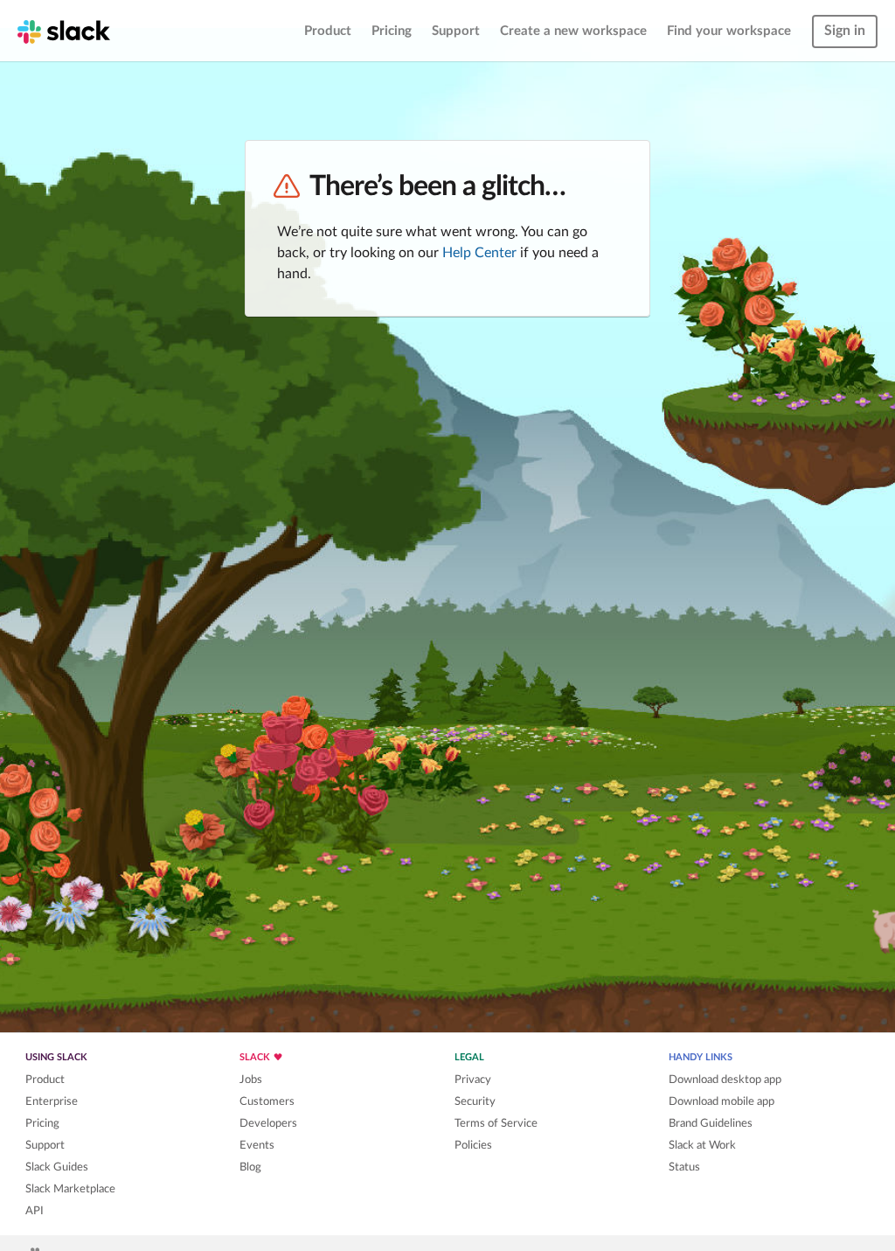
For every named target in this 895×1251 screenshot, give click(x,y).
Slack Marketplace (70, 1189)
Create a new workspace (573, 31)
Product (327, 31)
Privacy (472, 1079)
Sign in (844, 31)
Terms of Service (496, 1123)
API (34, 1211)
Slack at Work (702, 1145)
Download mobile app (721, 1101)
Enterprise (51, 1101)
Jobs (250, 1079)
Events (256, 1145)
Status (684, 1167)
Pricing (391, 31)
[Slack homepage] (63, 30)
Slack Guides (56, 1167)
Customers (267, 1101)
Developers (268, 1123)
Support (456, 31)
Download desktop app (725, 1079)
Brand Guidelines (711, 1123)
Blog (250, 1167)
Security (475, 1101)
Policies (473, 1145)
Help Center (479, 253)
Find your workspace (729, 31)
